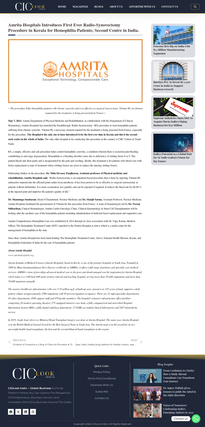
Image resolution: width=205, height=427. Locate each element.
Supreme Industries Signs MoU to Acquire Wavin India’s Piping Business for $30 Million (173, 121)
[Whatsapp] (196, 418)
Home (62, 6)
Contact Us (169, 6)
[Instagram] (33, 412)
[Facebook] (11, 412)
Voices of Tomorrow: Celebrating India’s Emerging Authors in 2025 (178, 408)
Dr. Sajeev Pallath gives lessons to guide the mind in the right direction (179, 391)
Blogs (98, 6)
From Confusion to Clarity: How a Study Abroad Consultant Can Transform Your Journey (178, 376)
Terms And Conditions (102, 378)
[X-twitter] (18, 412)
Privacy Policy (101, 371)
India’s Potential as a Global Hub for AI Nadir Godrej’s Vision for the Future (172, 157)
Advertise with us (142, 6)
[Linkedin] (26, 412)
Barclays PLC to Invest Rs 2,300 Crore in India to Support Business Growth (171, 85)
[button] (195, 6)
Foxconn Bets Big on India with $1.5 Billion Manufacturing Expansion (171, 49)
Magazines (80, 6)
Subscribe (101, 391)
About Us (116, 6)
